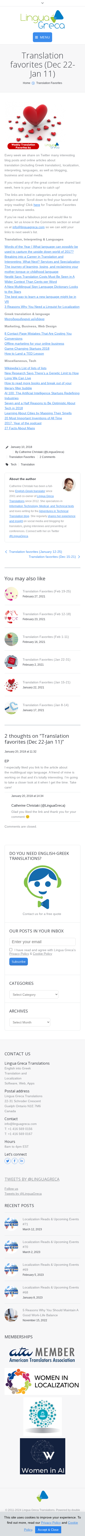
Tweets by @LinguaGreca (32, 1179)
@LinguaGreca (18, 536)
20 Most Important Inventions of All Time (33, 418)
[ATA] (42, 1355)
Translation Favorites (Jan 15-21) (46, 682)
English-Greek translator (30, 491)
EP (7, 761)
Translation (28, 464)
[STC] (42, 1456)
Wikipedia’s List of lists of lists (25, 368)
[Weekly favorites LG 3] (35, 125)
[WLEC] (42, 1381)
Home (26, 83)
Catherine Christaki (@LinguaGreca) (38, 805)
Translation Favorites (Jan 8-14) (46, 705)
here (37, 205)
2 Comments (47, 457)
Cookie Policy (42, 953)
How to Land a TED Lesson (24, 353)
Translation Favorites (49, 83)
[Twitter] (8, 1161)
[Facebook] (15, 1161)
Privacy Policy (19, 953)
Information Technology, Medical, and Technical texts (41, 506)
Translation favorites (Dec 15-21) (52, 556)
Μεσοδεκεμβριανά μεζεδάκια (24, 319)
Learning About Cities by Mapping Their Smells (38, 413)
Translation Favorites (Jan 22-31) (46, 659)
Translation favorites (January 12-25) (35, 551)
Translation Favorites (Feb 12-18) (47, 614)
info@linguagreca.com (28, 227)
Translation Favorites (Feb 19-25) (47, 591)
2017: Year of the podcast (23, 423)
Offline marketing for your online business (34, 343)
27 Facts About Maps (20, 428)
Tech (14, 464)
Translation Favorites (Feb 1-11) (46, 637)
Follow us (11, 1188)
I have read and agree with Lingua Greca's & (42, 951)
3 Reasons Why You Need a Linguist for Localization (42, 306)
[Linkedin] (22, 1161)
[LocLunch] (42, 1416)
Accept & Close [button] (48, 1529)
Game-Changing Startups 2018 (27, 348)
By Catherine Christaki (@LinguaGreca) (39, 452)
